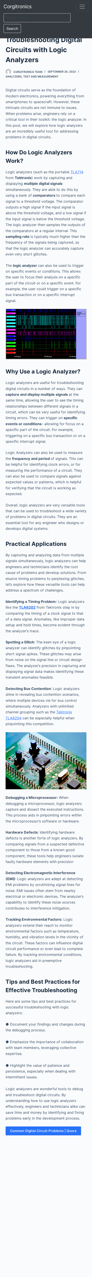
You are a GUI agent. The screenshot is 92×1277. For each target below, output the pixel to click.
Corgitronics (18, 6)
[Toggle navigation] (82, 6)
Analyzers (14, 76)
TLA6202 (27, 607)
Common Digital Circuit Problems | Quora (43, 1131)
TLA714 (77, 172)
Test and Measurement (41, 76)
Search (12, 28)
